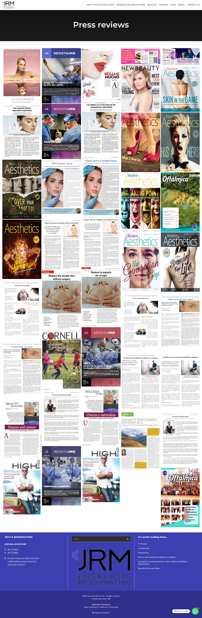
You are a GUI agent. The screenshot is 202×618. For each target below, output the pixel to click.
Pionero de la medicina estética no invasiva (156, 557)
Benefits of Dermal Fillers (149, 568)
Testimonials (143, 548)
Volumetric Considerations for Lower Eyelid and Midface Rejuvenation (162, 562)
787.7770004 (12, 553)
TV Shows (142, 544)
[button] (195, 611)
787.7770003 (12, 549)
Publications (143, 552)
